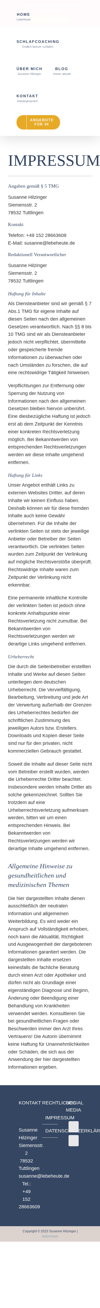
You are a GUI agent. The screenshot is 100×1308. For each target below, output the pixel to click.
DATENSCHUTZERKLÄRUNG (50, 1130)
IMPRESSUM (50, 1117)
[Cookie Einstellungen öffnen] (9, 1301)
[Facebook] (74, 1126)
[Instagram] (74, 1140)
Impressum (50, 1236)
